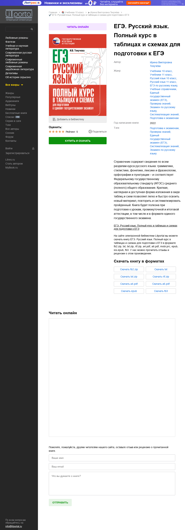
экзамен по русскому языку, (162, 109)
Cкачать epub (129, 291)
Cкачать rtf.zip (161, 276)
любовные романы (16, 37)
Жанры (9, 93)
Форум (9, 136)
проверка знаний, (160, 103)
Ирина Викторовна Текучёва (104, 12)
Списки (9, 117)
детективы (11, 73)
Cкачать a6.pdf (161, 283)
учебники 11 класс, (161, 74)
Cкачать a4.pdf (129, 283)
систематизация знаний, (164, 114)
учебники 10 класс (74, 12)
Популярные (12, 97)
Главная (53, 12)
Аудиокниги (12, 101)
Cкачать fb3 (161, 291)
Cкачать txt (160, 269)
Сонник (9, 132)
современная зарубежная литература (19, 68)
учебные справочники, (163, 89)
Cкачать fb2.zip (129, 269)
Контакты (10, 140)
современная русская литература (18, 54)
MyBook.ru (11, 167)
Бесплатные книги (16, 113)
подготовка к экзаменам (164, 118)
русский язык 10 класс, (163, 78)
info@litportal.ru (13, 526)
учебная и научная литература (16, 47)
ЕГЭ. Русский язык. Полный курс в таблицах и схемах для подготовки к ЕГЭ (145, 227)
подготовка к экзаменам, (164, 128)
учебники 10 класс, (161, 71)
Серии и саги (13, 120)
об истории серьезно (18, 77)
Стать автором (14, 163)
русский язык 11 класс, (163, 81)
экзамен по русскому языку (162, 151)
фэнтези (10, 41)
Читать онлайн (78, 26)
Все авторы (12, 128)
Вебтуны (10, 105)
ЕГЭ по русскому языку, (164, 85)
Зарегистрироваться (17, 153)
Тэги (8, 124)
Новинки (10, 109)
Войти (8, 148)
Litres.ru (10, 159)
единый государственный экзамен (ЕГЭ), (160, 96)
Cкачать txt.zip (129, 276)
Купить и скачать (78, 140)
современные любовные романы (16, 61)
